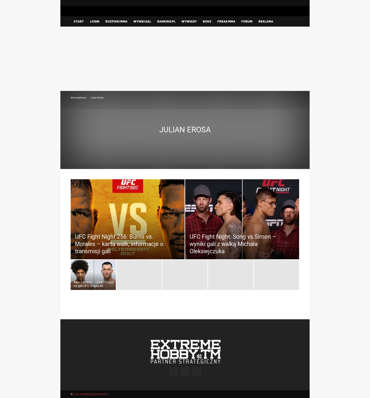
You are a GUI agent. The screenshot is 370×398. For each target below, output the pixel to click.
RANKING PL (166, 21)
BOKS (207, 21)
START (79, 21)
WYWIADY (189, 21)
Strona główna (78, 97)
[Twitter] (296, 3)
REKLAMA (265, 21)
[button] (294, 21)
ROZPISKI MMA (116, 21)
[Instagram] (289, 3)
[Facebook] (282, 3)
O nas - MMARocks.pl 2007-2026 (90, 394)
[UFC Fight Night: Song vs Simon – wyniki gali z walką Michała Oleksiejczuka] (242, 228)
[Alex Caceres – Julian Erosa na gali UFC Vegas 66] (93, 276)
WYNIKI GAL (142, 21)
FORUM (246, 21)
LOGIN (94, 21)
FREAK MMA (226, 21)
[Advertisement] (185, 59)
